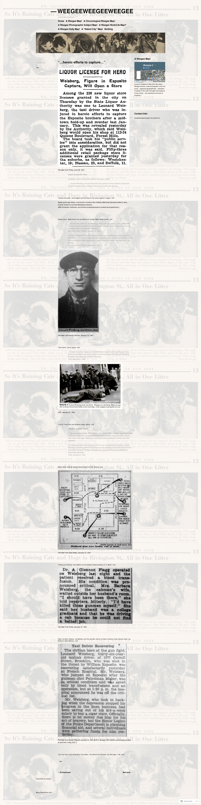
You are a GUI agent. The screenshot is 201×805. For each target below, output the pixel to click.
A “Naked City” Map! (92, 29)
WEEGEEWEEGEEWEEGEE (95, 11)
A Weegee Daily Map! (69, 29)
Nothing (108, 29)
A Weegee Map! (74, 21)
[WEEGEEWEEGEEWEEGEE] (100, 52)
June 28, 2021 (40, 63)
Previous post (64, 772)
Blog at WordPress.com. (44, 792)
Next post (127, 772)
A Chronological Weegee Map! (99, 21)
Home (61, 21)
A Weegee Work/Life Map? (112, 24)
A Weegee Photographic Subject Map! (77, 24)
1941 (37, 67)
